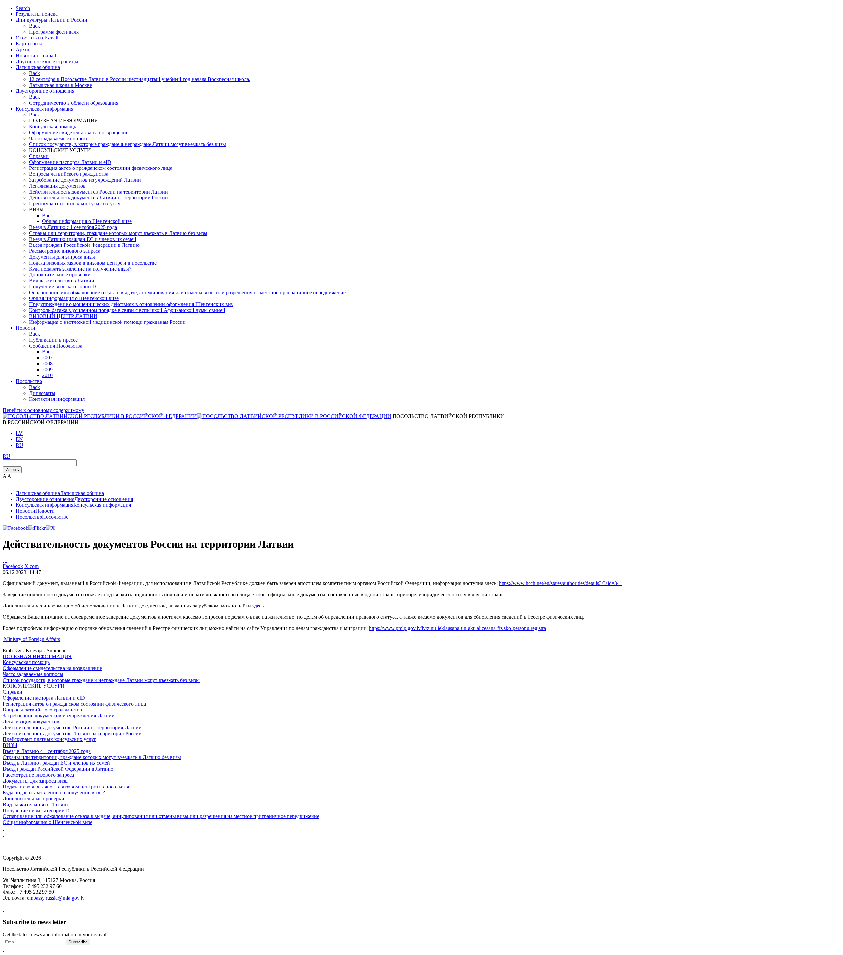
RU (19, 445)
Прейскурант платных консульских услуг (75, 203)
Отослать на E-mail (37, 37)
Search (23, 8)
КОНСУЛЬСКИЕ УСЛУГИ (34, 686)
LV (19, 433)
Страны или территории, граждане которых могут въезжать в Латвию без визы (118, 233)
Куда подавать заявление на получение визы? (80, 268)
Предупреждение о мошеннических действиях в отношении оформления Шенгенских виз (131, 304)
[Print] (3, 560)
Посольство (29, 381)
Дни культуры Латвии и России (51, 20)
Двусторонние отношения (45, 91)
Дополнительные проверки (60, 274)
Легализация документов (57, 186)
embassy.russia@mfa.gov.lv (56, 898)
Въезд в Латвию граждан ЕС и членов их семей (82, 239)
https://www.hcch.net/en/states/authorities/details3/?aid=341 (560, 583)
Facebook (13, 566)
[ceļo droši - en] (3, 840)
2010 (47, 375)
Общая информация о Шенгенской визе (87, 221)
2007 (47, 357)
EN (19, 439)
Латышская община (38, 67)
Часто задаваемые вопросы (59, 138)
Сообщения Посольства (55, 345)
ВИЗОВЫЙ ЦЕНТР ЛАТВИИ (63, 316)
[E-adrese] (3, 846)
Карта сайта (29, 43)
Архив (23, 49)
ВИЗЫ (10, 745)
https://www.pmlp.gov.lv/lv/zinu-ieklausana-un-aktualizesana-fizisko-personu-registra (457, 628)
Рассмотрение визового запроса (64, 251)
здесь (258, 605)
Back (34, 26)
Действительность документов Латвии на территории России (98, 197)
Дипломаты (42, 393)
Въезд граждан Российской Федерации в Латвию (84, 245)
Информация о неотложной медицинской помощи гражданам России (107, 322)
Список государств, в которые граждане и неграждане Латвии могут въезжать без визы (127, 144)
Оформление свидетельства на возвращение (78, 132)
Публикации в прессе (53, 340)
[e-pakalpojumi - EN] (3, 828)
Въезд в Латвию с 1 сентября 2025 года (73, 227)
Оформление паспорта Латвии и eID (70, 162)
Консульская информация (44, 109)
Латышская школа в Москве (60, 85)
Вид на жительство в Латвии (61, 280)
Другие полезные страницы (47, 61)
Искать (12, 469)
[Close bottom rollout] (3, 909)
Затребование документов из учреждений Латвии (85, 180)
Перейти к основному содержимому (43, 410)
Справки (39, 156)
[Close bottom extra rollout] (3, 949)
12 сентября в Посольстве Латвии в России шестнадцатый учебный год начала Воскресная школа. (139, 79)
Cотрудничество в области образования (73, 103)
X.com (31, 566)
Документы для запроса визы (62, 257)
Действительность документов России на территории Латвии (98, 191)
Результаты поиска (37, 14)
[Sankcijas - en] (3, 834)
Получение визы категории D (62, 286)
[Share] (6, 560)
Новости (25, 328)
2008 (47, 363)
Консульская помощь (52, 126)
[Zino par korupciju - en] (3, 852)
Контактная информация (57, 399)
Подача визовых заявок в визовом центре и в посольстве (93, 263)
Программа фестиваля (54, 32)
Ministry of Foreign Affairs (32, 639)
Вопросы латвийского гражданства (68, 174)
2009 (47, 369)
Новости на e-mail (36, 55)
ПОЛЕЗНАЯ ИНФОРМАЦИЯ (37, 656)
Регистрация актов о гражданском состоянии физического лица (100, 168)
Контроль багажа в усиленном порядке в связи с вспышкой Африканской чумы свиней (127, 310)
